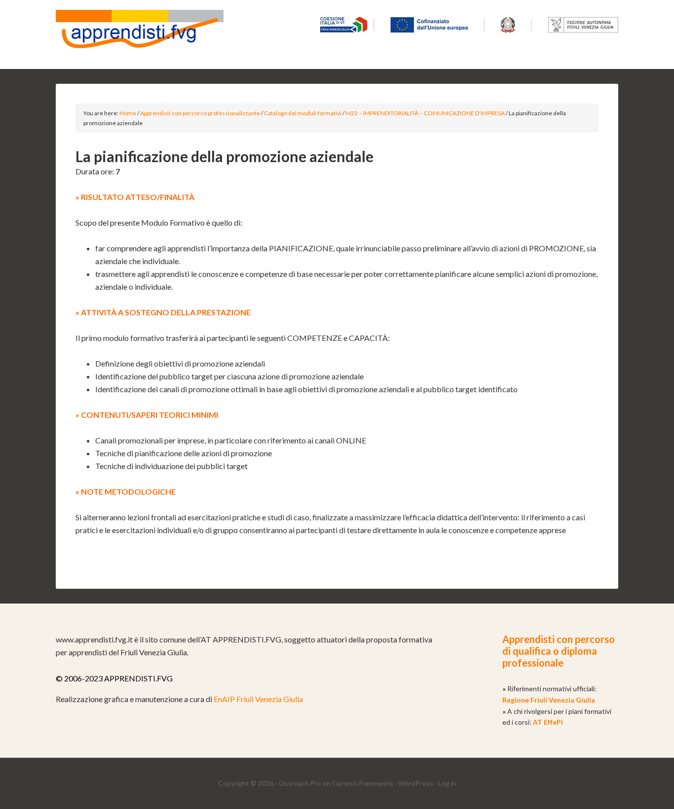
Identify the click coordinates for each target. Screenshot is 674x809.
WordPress (415, 783)
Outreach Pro (300, 783)
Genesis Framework (362, 783)
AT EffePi (548, 722)
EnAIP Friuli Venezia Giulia (258, 699)
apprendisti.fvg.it (140, 34)
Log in (447, 783)
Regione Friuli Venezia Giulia (548, 700)
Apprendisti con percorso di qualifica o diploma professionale (558, 651)
